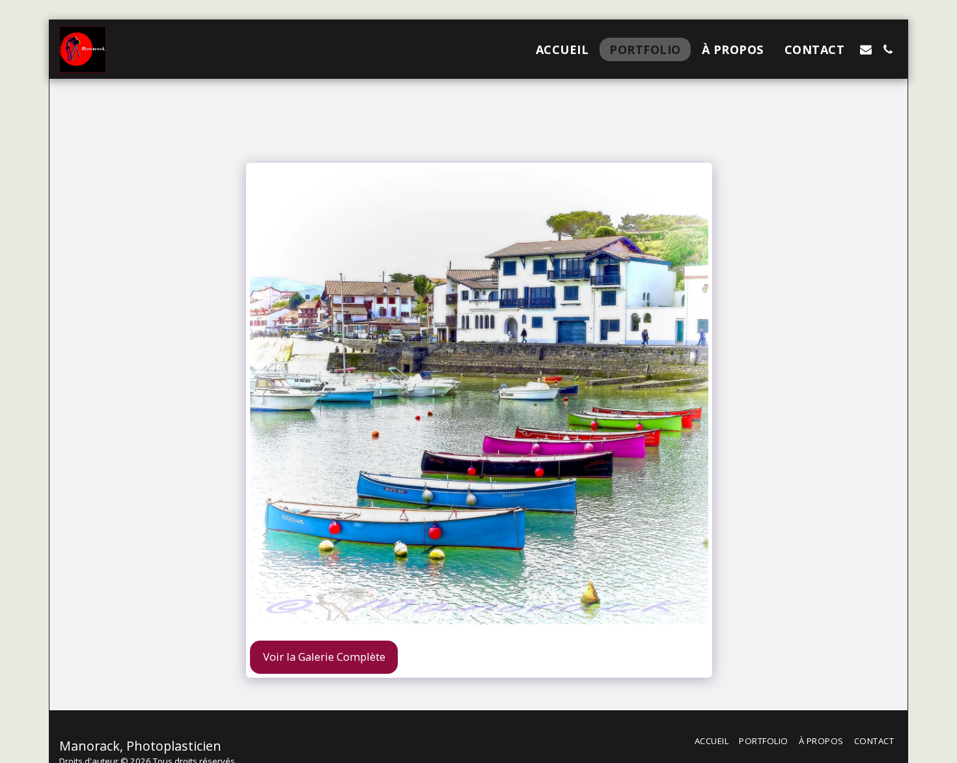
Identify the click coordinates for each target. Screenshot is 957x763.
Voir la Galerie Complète (324, 656)
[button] (865, 49)
